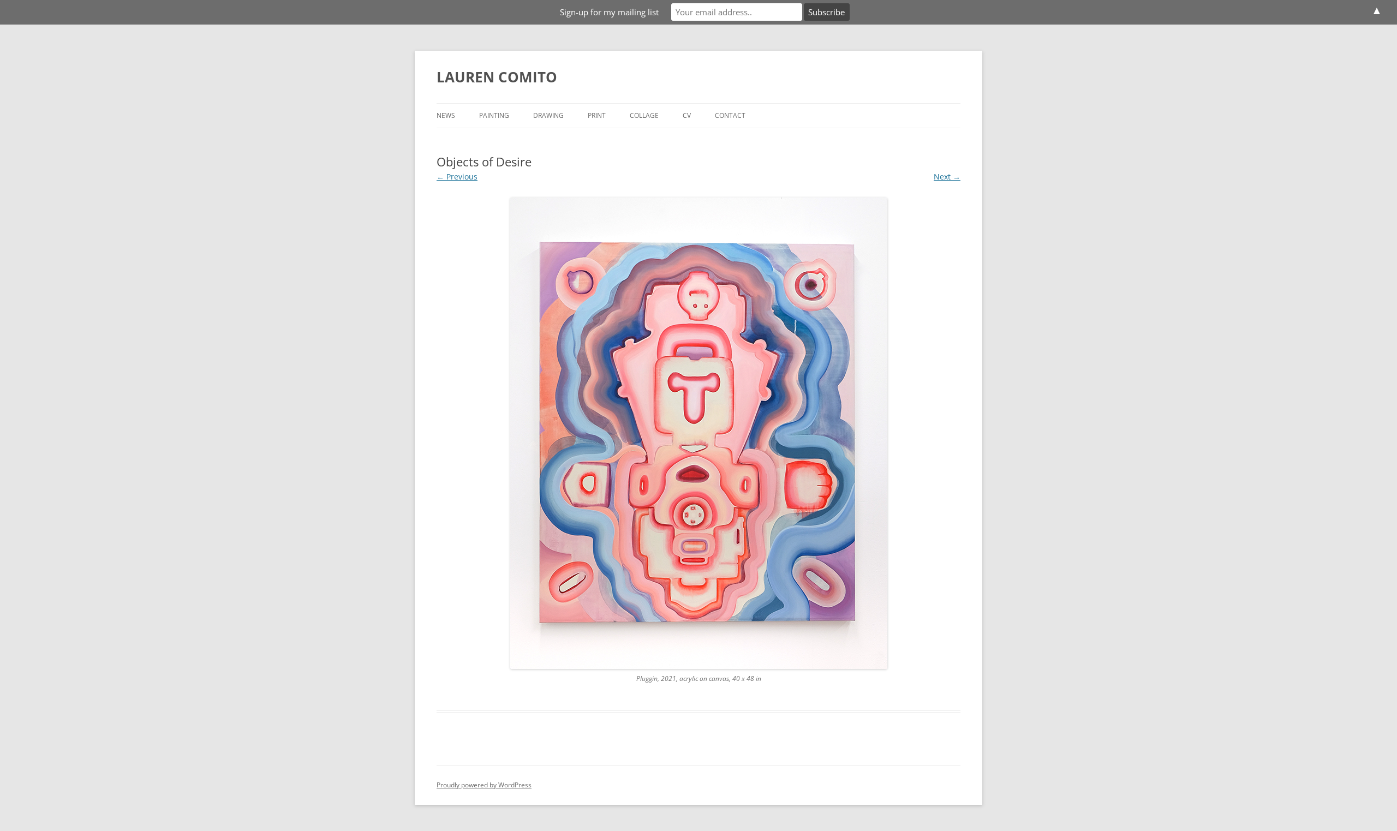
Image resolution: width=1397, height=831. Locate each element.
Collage (644, 115)
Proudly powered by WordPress (484, 785)
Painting (494, 115)
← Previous (457, 176)
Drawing (548, 115)
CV (687, 115)
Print (597, 115)
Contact (730, 115)
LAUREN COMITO (497, 77)
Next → (947, 176)
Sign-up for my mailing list (609, 12)
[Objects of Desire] (698, 433)
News (446, 115)
